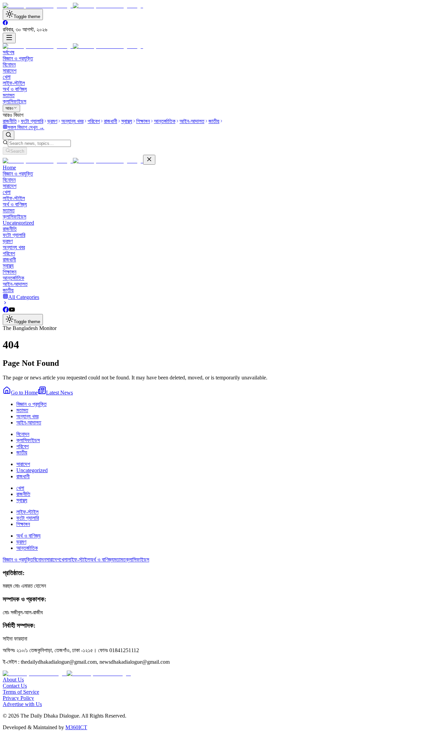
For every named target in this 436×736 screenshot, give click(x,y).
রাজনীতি (10, 229)
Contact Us (15, 686)
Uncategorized (18, 223)
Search (17, 151)
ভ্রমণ (8, 241)
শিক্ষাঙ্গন (9, 272)
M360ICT (76, 727)
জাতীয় (8, 290)
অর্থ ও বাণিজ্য (15, 89)
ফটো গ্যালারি (14, 235)
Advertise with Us (22, 704)
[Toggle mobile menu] (9, 38)
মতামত (9, 95)
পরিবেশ (9, 253)
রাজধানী (9, 259)
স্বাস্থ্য (8, 266)
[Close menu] (149, 160)
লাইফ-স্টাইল (14, 83)
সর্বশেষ (8, 52)
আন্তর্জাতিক (13, 278)
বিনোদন (9, 64)
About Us (13, 679)
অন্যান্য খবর (14, 247)
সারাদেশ (9, 71)
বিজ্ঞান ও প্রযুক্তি (18, 58)
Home (9, 167)
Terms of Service (21, 692)
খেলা (7, 77)
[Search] (8, 135)
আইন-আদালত (15, 284)
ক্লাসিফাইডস (14, 101)
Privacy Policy (18, 698)
